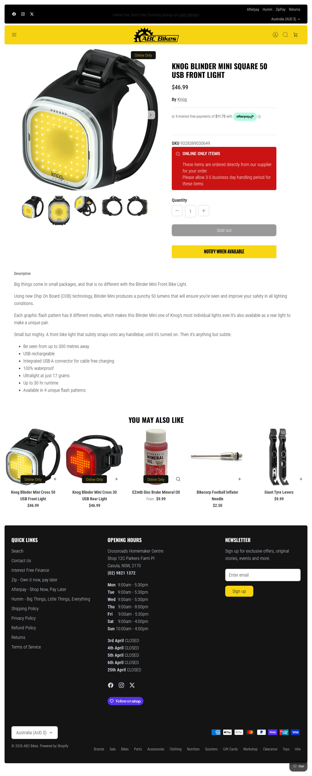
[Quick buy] (178, 479)
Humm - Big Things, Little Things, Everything (50, 599)
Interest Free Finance (30, 570)
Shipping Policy (25, 608)
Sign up (239, 591)
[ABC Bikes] (156, 35)
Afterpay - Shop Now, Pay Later (38, 589)
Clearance (270, 749)
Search (17, 551)
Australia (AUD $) (283, 19)
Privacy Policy (23, 618)
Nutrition (193, 749)
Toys (286, 749)
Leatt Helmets (188, 14)
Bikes (125, 749)
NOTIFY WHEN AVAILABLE (224, 251)
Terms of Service (26, 647)
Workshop (250, 749)
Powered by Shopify (54, 746)
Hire (298, 749)
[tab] (22, 273)
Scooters (211, 749)
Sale (113, 749)
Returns (294, 9)
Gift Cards (230, 749)
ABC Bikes (31, 746)
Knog (182, 99)
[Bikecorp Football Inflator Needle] (217, 457)
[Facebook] (14, 14)
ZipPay (281, 9)
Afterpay (253, 9)
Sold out (224, 230)
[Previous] (90, 14)
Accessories (155, 749)
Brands (99, 749)
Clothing (176, 749)
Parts (138, 749)
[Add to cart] (55, 479)
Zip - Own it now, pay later (34, 580)
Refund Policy (23, 627)
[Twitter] (31, 14)
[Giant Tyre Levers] (279, 457)
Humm (267, 9)
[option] (90, 120)
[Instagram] (23, 14)
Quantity (179, 200)
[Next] (221, 14)
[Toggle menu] (16, 34)
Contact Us (21, 560)
